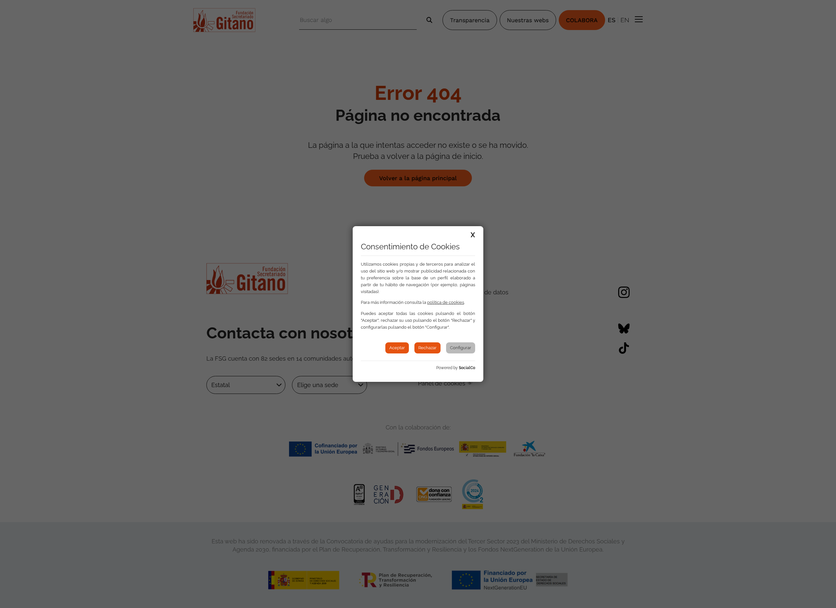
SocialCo (467, 368)
